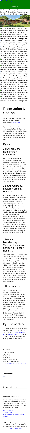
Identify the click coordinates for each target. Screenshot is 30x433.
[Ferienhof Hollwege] (6, 1)
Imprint (10, 428)
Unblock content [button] (7, 412)
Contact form (15, 123)
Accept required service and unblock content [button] (13, 415)
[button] (0, 432)
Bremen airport (13, 334)
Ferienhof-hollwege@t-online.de (16, 363)
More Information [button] (8, 411)
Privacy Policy (18, 428)
